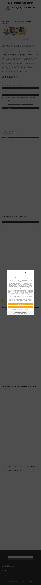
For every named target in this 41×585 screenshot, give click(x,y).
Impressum (24, 312)
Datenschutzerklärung (20, 288)
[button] (20, 307)
